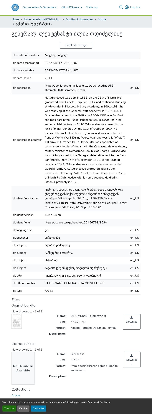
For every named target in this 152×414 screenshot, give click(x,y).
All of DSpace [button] (70, 7)
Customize (38, 408)
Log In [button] (134, 7)
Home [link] (15, 19)
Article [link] (102, 19)
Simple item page (76, 45)
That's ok (9, 408)
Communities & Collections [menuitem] (40, 7)
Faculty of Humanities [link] (79, 19)
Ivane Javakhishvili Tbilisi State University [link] (42, 19)
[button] (15, 7)
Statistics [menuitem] (92, 7)
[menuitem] (71, 7)
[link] (132, 322)
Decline (23, 408)
